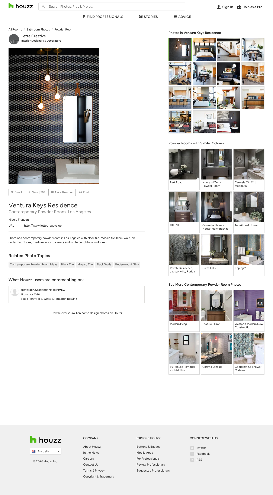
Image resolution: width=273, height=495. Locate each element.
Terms (87, 470)
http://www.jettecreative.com (44, 225)
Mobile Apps (144, 452)
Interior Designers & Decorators (41, 40)
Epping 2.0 (241, 268)
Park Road (176, 182)
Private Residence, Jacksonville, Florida (182, 269)
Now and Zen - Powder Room (211, 184)
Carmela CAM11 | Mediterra (245, 184)
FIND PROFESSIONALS (105, 17)
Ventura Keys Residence (202, 33)
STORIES (151, 17)
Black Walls (103, 264)
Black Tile (67, 264)
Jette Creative (33, 36)
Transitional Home (246, 225)
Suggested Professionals (153, 470)
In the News (91, 452)
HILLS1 (174, 225)
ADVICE (184, 17)
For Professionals (148, 458)
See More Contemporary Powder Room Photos (204, 284)
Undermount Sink (127, 264)
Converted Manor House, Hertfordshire (215, 227)
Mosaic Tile (85, 264)
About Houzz (92, 447)
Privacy (100, 470)
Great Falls (209, 268)
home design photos (95, 313)
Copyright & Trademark (98, 476)
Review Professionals (150, 464)
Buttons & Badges (148, 447)
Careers (88, 458)
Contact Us (90, 464)
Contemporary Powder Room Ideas (33, 264)
